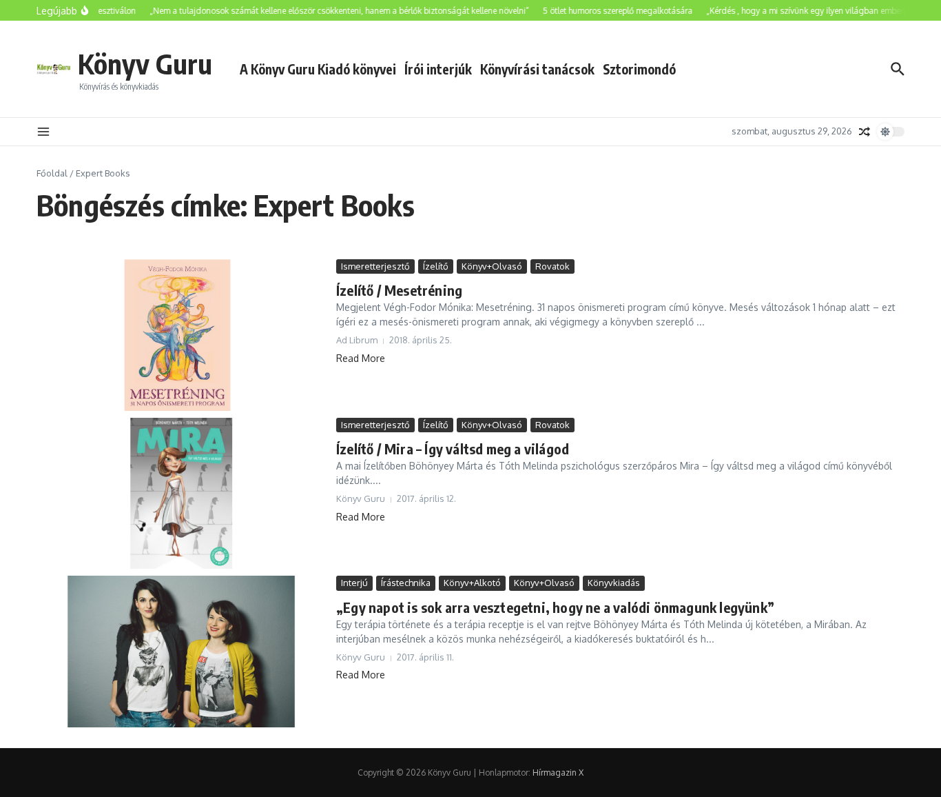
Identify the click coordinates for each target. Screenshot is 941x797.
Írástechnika (406, 582)
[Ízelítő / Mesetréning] (181, 335)
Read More (360, 358)
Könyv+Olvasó (492, 266)
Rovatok (552, 266)
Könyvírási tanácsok (537, 69)
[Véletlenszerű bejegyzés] (864, 131)
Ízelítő (435, 266)
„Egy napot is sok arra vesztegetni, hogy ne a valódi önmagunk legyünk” (555, 607)
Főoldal (52, 173)
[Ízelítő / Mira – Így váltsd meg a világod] (181, 493)
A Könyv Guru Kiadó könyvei (318, 69)
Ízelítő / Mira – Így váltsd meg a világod (452, 448)
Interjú (354, 582)
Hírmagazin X (557, 772)
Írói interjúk (438, 69)
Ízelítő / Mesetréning (399, 290)
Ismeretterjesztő (375, 266)
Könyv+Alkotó (472, 582)
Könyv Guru (145, 63)
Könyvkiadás (614, 582)
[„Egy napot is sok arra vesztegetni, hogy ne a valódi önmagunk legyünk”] (181, 651)
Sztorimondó (639, 69)
